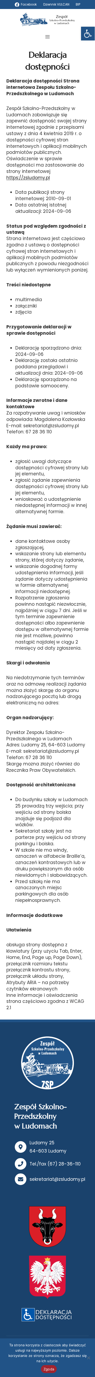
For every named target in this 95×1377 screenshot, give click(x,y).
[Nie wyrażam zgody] (88, 1357)
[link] (88, 33)
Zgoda (49, 1369)
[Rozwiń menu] (48, 37)
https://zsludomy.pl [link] (28, 178)
